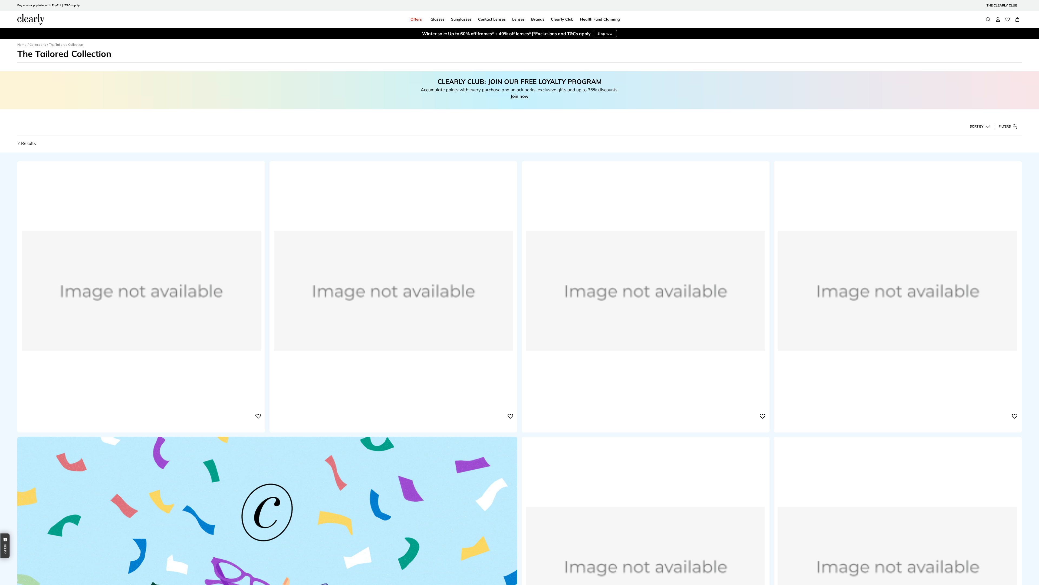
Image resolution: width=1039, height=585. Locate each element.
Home (22, 45)
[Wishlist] (1007, 19)
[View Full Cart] (1017, 19)
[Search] (988, 19)
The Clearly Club (1002, 5)
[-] (141, 416)
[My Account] (998, 19)
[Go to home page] (30, 19)
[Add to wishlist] (258, 416)
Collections (37, 45)
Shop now (604, 33)
